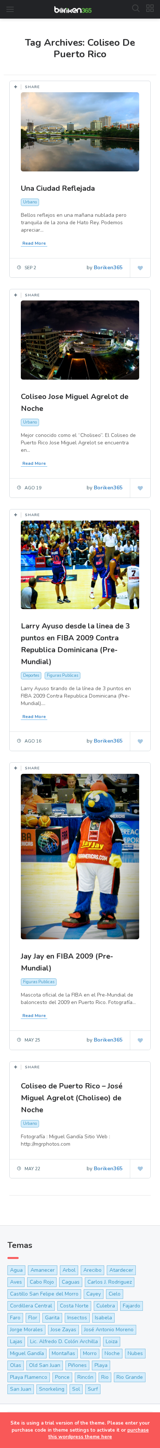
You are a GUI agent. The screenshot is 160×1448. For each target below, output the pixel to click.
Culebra (105, 1305)
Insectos (77, 1317)
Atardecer (121, 1270)
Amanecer (43, 1270)
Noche (112, 1353)
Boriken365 (108, 267)
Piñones (77, 1365)
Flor (32, 1317)
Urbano (30, 202)
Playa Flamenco (28, 1377)
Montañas (63, 1353)
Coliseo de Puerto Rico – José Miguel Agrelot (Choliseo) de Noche (71, 1098)
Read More (34, 243)
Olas (15, 1365)
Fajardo (131, 1305)
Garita (52, 1317)
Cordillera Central (31, 1305)
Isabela (103, 1317)
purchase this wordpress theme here (98, 1434)
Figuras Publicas (62, 675)
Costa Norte (74, 1305)
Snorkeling (51, 1389)
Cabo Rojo (42, 1281)
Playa (101, 1365)
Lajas (16, 1341)
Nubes (135, 1353)
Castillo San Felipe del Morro (44, 1293)
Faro (15, 1317)
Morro (90, 1353)
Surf (93, 1389)
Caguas (71, 1281)
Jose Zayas (63, 1329)
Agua (16, 1270)
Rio (105, 1377)
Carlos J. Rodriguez (109, 1281)
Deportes (31, 675)
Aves (16, 1281)
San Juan (20, 1389)
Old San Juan (44, 1365)
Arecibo (92, 1270)
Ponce (62, 1377)
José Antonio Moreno (109, 1329)
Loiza (112, 1341)
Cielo (115, 1293)
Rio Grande (129, 1377)
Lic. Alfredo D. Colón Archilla (64, 1341)
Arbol (69, 1270)
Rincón (85, 1377)
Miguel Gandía (27, 1353)
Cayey (93, 1293)
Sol (76, 1389)
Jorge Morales (26, 1329)
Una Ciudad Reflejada (58, 188)
